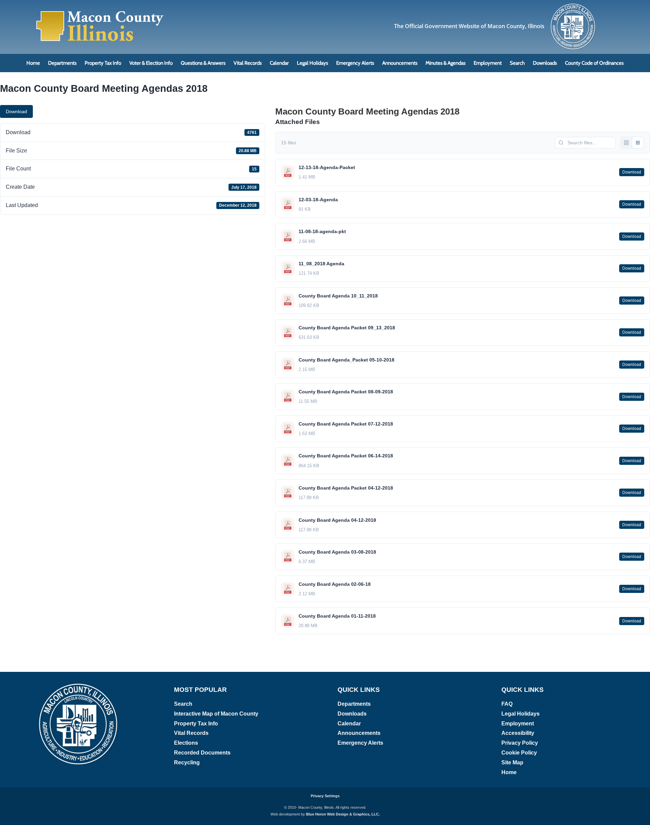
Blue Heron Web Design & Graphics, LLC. (343, 814)
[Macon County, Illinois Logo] (100, 12)
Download (16, 111)
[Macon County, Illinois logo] (573, 5)
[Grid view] (626, 142)
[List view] (637, 142)
